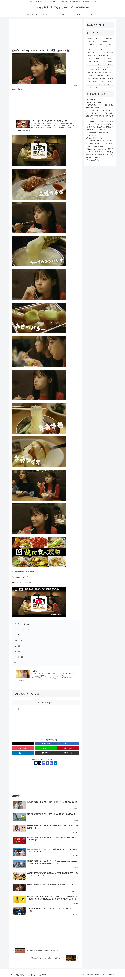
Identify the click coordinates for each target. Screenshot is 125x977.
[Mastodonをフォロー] (43, 763)
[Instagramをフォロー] (51, 763)
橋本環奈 (15, 89)
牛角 (21, 89)
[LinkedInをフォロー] (55, 763)
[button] (46, 753)
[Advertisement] (46, 34)
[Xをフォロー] (39, 763)
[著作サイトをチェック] (36, 763)
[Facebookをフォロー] (47, 763)
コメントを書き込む (45, 703)
